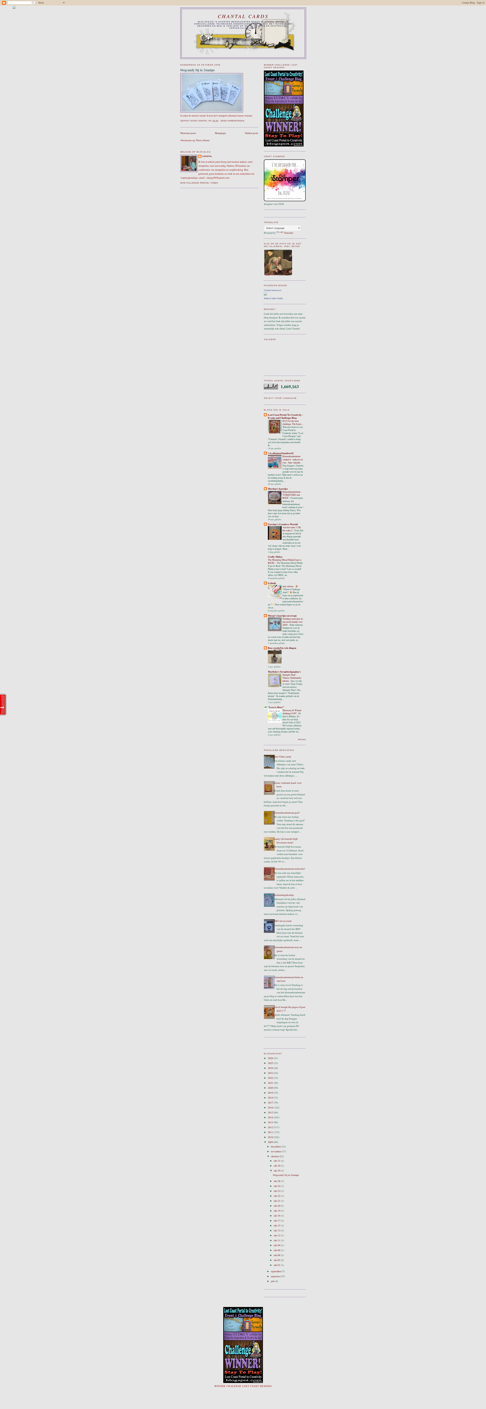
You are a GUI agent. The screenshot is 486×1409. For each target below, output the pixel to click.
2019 (271, 1092)
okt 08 (277, 1250)
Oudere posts (251, 133)
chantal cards (243, 16)
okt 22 (277, 1196)
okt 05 (277, 1260)
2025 (271, 1063)
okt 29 (277, 1170)
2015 (271, 1112)
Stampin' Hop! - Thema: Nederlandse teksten (291, 677)
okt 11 (277, 1240)
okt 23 (277, 1191)
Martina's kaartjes (278, 488)
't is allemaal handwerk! (281, 453)
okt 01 (277, 1265)
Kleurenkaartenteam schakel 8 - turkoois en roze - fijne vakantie (292, 459)
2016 (271, 1107)
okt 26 (277, 1181)
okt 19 (277, 1210)
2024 (271, 1068)
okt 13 (277, 1230)
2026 (271, 1058)
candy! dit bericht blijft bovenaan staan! (286, 840)
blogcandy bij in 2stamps (197, 70)
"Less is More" (276, 707)
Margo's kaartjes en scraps (282, 615)
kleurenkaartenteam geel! (287, 812)
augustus (276, 1276)
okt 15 (277, 1225)
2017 (271, 1102)
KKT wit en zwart (283, 921)
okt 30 (277, 1165)
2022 (271, 1078)
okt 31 (277, 1160)
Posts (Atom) (202, 140)
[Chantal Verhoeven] (265, 294)
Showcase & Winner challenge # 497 (291, 712)
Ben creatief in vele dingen (282, 648)
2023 (271, 1073)
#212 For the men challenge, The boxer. (292, 422)
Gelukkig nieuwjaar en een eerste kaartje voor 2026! (292, 621)
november (276, 1151)
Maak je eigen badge (273, 298)
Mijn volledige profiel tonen (199, 183)
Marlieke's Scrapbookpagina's (284, 671)
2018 (271, 1097)
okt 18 (277, 1215)
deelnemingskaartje (284, 895)
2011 (271, 1132)
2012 (271, 1127)
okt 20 (277, 1205)
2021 (271, 1082)
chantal (207, 156)
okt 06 (277, 1255)
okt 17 (277, 1220)
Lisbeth (272, 583)
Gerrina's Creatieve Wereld (283, 524)
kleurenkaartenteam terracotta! (289, 868)
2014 (271, 1117)
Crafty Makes (275, 556)
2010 (271, 1137)
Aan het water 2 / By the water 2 (291, 529)
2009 (271, 1142)
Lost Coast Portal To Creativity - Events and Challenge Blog (285, 416)
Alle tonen (302, 739)
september (276, 1271)
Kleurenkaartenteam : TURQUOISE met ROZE (292, 494)
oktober (275, 1156)
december (276, 1146)
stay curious (288, 586)
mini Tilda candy (282, 756)
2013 (271, 1122)
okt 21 (277, 1200)
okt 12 (277, 1235)
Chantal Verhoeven (272, 290)
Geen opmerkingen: (233, 121)
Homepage (220, 133)
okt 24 (277, 1186)
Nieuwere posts (188, 133)
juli (273, 1281)
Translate (288, 232)
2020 (271, 1087)
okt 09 (277, 1245)
